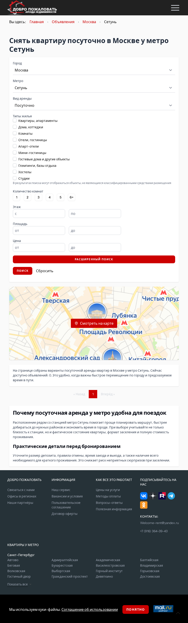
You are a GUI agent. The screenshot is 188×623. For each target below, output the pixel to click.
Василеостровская (110, 565)
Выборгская (61, 571)
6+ (72, 197)
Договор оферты (64, 514)
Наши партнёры (20, 503)
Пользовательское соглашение (66, 505)
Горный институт (109, 571)
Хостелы (24, 172)
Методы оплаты (108, 496)
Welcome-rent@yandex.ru (159, 523)
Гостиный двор (19, 576)
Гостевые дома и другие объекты (44, 159)
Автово (12, 560)
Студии (24, 178)
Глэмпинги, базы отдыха (37, 166)
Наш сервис (61, 490)
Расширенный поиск (94, 259)
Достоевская (150, 576)
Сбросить (44, 271)
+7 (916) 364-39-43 (154, 531)
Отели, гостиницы (32, 140)
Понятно (135, 609)
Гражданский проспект (70, 576)
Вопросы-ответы (109, 503)
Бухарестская (62, 565)
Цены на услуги (108, 490)
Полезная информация (114, 509)
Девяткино (104, 576)
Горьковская (149, 571)
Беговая (13, 565)
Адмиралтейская (65, 560)
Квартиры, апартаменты (38, 121)
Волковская (16, 571)
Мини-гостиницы (32, 153)
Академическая (108, 560)
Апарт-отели (28, 146)
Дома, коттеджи (30, 127)
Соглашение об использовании (89, 609)
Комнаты (25, 134)
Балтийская (149, 560)
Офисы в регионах (21, 496)
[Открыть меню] (175, 7)
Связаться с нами (21, 490)
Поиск (22, 270)
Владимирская (151, 565)
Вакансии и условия (67, 496)
